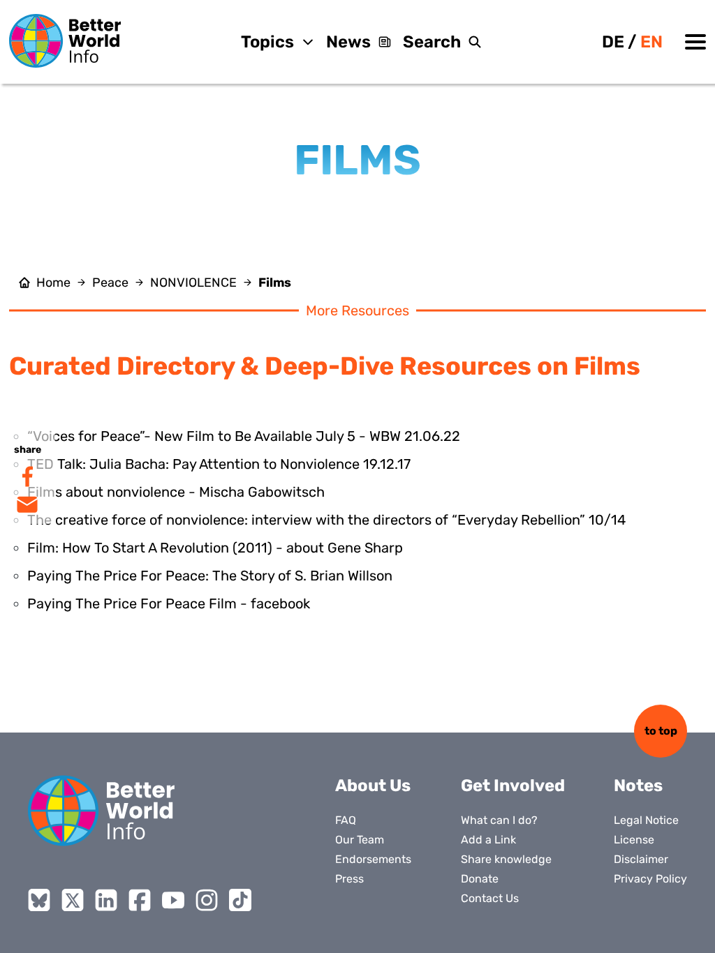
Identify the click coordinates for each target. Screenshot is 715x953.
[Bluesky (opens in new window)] (39, 900)
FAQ (345, 820)
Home (53, 282)
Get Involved (513, 785)
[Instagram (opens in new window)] (207, 900)
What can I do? (499, 820)
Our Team (359, 839)
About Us (373, 785)
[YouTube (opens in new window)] (173, 900)
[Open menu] (695, 42)
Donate (480, 878)
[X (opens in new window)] (72, 900)
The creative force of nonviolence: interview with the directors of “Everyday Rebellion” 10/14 (326, 519)
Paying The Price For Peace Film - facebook (168, 603)
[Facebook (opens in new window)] (139, 900)
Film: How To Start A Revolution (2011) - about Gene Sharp (215, 547)
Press (349, 878)
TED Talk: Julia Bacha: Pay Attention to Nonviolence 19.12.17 (219, 464)
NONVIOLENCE (193, 282)
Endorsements (373, 859)
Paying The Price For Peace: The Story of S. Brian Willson (209, 575)
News (348, 42)
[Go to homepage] (65, 41)
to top (660, 730)
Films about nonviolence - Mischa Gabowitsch (176, 491)
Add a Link (488, 839)
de (613, 42)
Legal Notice (646, 820)
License (634, 839)
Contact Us (490, 898)
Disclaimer (641, 859)
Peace (110, 282)
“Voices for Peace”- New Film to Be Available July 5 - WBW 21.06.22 (243, 436)
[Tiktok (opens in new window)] (240, 900)
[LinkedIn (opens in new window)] (106, 900)
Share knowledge (506, 859)
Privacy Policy (650, 878)
